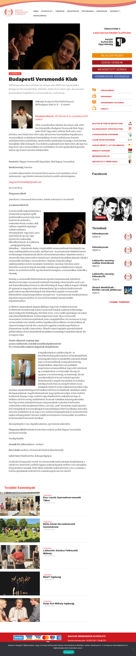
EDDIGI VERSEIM (112, 62)
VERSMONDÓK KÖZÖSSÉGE (112, 76)
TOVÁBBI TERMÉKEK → (120, 302)
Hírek (36, 11)
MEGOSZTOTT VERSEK (112, 69)
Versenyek (101, 11)
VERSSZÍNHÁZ (39, 16)
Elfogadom (68, 652)
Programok (88, 11)
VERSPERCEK (73, 11)
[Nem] (132, 649)
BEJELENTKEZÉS (112, 55)
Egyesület (47, 11)
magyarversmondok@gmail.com (25, 182)
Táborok (59, 11)
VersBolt (115, 11)
